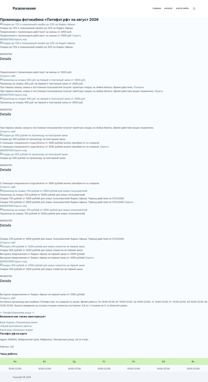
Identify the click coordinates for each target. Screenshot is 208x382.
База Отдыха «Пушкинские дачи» (19, 322)
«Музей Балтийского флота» (16, 326)
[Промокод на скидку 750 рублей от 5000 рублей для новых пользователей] (43, 190)
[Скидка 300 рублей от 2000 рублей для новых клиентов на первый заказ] (42, 246)
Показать (139, 87)
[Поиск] (194, 8)
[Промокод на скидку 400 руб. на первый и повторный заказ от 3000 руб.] (42, 79)
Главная (157, 8)
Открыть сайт (8, 76)
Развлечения (24, 8)
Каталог (168, 8)
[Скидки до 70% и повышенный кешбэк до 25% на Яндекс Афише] (37, 24)
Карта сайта (182, 8)
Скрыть (76, 35)
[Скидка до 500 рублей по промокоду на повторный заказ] (34, 135)
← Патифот (6, 312)
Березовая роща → (23, 312)
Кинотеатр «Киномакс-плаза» (16, 329)
